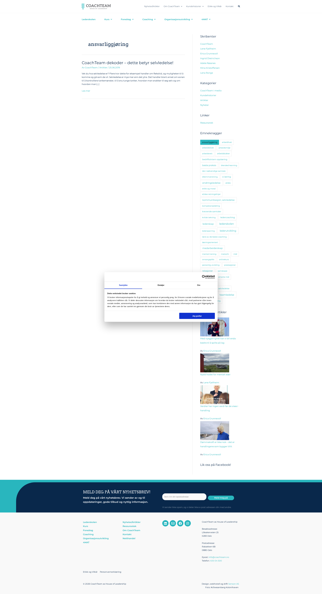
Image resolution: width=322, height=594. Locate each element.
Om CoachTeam (172, 6)
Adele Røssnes (207, 63)
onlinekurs (224, 259)
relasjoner (207, 270)
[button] (181, 6)
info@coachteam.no (219, 557)
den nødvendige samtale (214, 171)
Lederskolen (90, 522)
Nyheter (204, 105)
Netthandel (129, 538)
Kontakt (229, 6)
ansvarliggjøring (209, 142)
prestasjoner (230, 265)
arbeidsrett (207, 153)
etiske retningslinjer (211, 194)
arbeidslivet (208, 148)
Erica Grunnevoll (209, 53)
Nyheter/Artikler (152, 6)
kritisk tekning (209, 217)
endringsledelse (211, 183)
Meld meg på (221, 498)
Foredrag (88, 530)
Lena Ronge (206, 73)
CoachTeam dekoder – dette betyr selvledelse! (127, 62)
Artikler (103, 67)
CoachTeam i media (211, 90)
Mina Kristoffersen (210, 68)
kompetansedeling (211, 206)
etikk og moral (209, 188)
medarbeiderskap (212, 248)
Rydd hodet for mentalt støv (215, 374)
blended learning (229, 165)
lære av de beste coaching (214, 237)
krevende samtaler (211, 211)
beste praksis (209, 165)
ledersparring (208, 231)
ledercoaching (227, 217)
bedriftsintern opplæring (214, 159)
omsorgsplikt (208, 259)
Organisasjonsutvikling (96, 538)
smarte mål (223, 277)
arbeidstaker (223, 153)
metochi (225, 254)
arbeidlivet (227, 142)
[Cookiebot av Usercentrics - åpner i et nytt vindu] (204, 277)
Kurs (85, 526)
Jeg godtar (197, 316)
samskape (222, 271)
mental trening (209, 254)
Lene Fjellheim (208, 48)
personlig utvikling (210, 265)
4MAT (86, 542)
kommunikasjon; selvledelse (218, 200)
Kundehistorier (193, 6)
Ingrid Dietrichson (210, 58)
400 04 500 (216, 561)
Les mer (86, 90)
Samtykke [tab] (123, 285)
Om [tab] (198, 285)
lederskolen (226, 223)
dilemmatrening (210, 177)
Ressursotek (206, 123)
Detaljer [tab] (161, 285)
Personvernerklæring (110, 572)
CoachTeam (206, 44)
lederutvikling (228, 230)
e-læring (226, 176)
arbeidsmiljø (224, 148)
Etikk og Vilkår (215, 6)
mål (235, 254)
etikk (228, 183)
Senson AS (233, 584)
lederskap (208, 223)
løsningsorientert (210, 242)
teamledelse (227, 294)
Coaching (88, 534)
